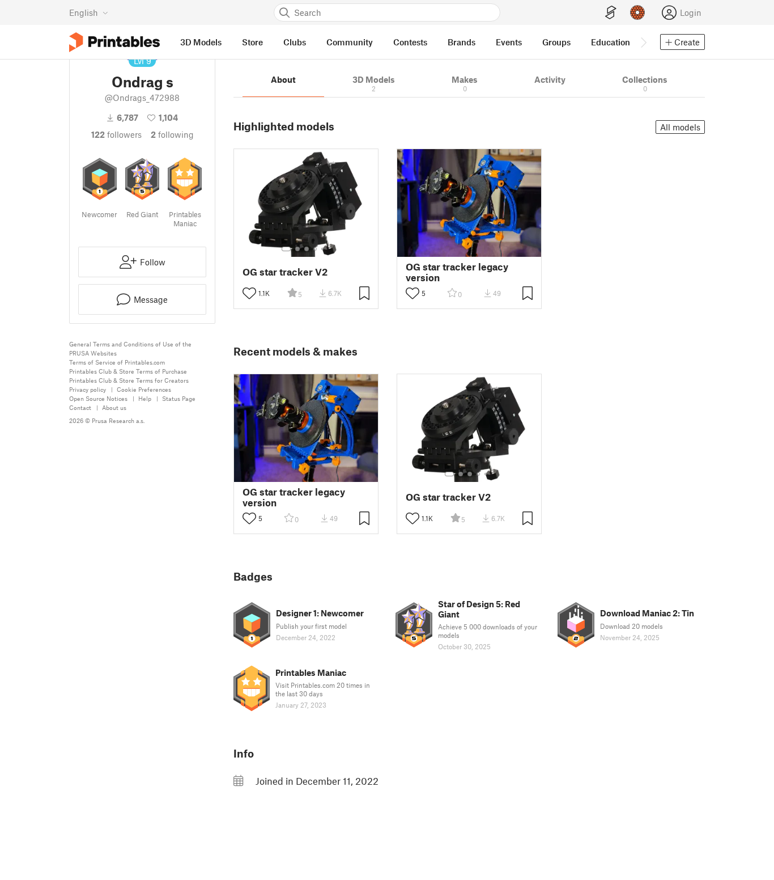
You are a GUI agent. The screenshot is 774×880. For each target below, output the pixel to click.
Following (172, 134)
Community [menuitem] (349, 42)
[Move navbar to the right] (643, 42)
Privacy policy (87, 389)
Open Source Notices (98, 398)
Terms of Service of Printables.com (117, 362)
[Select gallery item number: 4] (315, 249)
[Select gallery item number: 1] (286, 249)
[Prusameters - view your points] (637, 12)
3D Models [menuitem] (201, 42)
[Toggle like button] (249, 293)
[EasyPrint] (610, 13)
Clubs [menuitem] (294, 42)
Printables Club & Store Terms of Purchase (128, 371)
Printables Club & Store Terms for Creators (129, 380)
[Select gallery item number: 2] (297, 249)
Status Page (178, 398)
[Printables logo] (114, 42)
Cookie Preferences (144, 389)
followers (116, 134)
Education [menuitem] (610, 42)
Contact (80, 407)
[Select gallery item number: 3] (306, 249)
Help (144, 398)
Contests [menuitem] (410, 42)
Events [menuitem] (509, 42)
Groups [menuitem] (556, 42)
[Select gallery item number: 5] (323, 249)
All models (680, 127)
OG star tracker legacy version (457, 272)
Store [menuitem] (252, 42)
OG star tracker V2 (285, 271)
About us (114, 407)
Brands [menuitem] (461, 42)
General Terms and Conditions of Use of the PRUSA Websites (130, 348)
